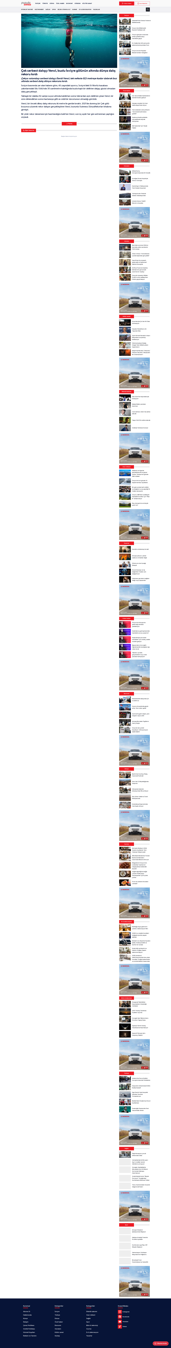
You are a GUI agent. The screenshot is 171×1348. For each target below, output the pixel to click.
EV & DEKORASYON (85, 9)
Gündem (58, 1329)
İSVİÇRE (37, 3)
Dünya (57, 1318)
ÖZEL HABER (60, 3)
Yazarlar (89, 1336)
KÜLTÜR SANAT (87, 3)
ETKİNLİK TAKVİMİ (27, 9)
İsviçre (57, 1311)
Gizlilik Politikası (29, 1329)
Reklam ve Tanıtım (29, 1336)
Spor (88, 1322)
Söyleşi (57, 1336)
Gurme (88, 1329)
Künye (25, 1318)
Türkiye (57, 1315)
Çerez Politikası (28, 1325)
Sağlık (88, 1318)
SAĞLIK (48, 9)
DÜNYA (52, 3)
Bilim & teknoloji (92, 1325)
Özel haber (59, 1322)
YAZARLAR (96, 9)
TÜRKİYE (45, 3)
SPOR (54, 9)
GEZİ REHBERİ (39, 9)
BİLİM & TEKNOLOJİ (64, 9)
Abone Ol (26, 1311)
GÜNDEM (77, 3)
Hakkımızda (27, 1315)
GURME (74, 9)
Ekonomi (58, 1325)
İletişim (25, 1322)
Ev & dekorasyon (92, 1332)
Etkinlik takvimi (91, 1311)
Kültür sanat (59, 1332)
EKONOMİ (69, 3)
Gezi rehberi (90, 1315)
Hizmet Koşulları (29, 1332)
